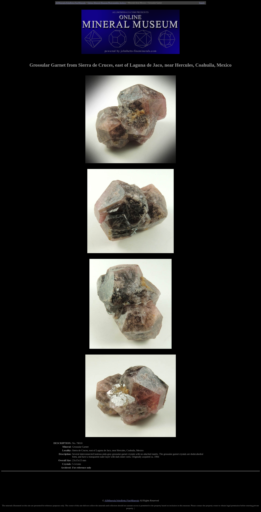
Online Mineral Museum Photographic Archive (107, 3)
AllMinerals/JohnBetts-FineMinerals (71, 3)
